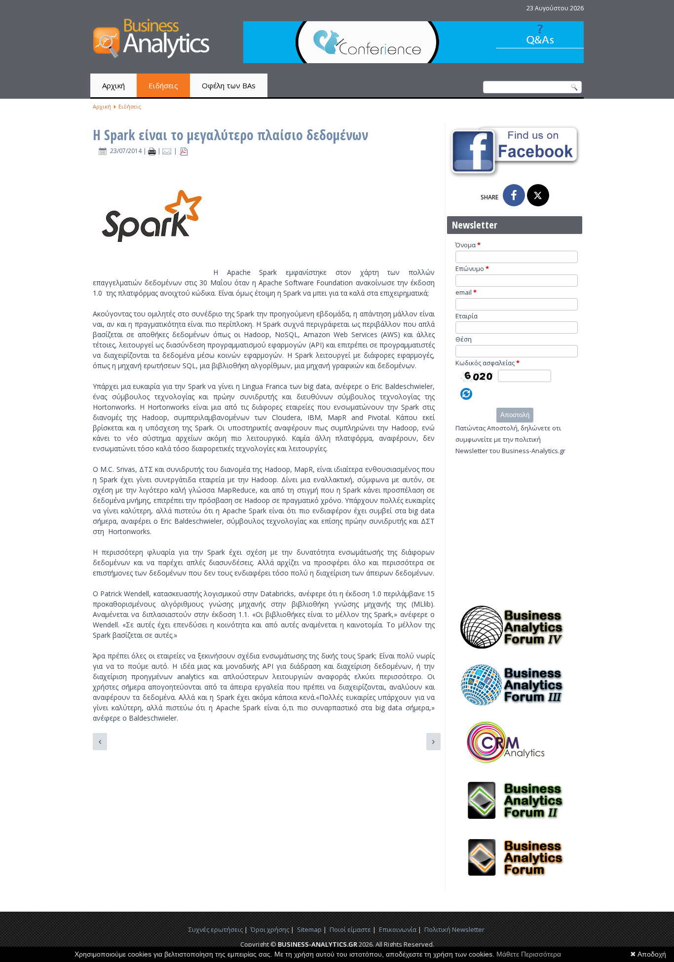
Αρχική (113, 85)
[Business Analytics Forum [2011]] (514, 882)
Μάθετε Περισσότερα (528, 954)
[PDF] (183, 151)
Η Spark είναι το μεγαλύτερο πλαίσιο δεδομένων (230, 134)
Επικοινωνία (397, 929)
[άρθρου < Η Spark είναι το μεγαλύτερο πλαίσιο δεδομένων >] (152, 151)
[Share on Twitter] (538, 195)
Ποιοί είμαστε (350, 929)
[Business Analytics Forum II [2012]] (514, 824)
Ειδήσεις (163, 85)
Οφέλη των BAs (229, 85)
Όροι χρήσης (270, 929)
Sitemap (309, 929)
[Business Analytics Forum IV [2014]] (514, 651)
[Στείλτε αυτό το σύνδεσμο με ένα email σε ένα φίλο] (168, 151)
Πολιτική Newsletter (454, 929)
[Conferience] (413, 60)
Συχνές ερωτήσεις (215, 929)
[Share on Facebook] (514, 195)
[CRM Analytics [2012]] (514, 767)
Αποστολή (514, 415)
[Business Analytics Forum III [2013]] (514, 709)
